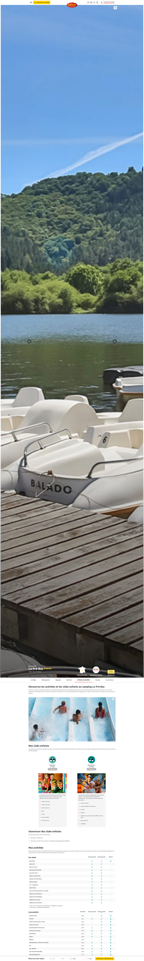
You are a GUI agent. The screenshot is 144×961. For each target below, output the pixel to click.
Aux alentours (109, 680)
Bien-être (69, 680)
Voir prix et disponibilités (104, 958)
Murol (30, 671)
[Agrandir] (113, 699)
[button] (72, 337)
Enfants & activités (83, 680)
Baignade (58, 680)
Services (97, 680)
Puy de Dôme (37, 671)
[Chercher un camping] (41, 2)
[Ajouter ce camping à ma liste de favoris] (115, 7)
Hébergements (46, 680)
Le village (33, 680)
